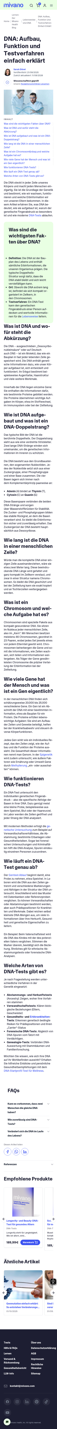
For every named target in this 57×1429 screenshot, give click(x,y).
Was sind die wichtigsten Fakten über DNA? (27, 123)
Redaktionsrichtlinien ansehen (35, 84)
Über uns (36, 1342)
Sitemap (35, 1373)
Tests (7, 1342)
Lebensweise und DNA (29, 21)
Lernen (7, 1353)
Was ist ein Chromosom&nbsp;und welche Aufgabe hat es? (26, 153)
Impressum (37, 1359)
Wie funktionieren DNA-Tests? (20, 167)
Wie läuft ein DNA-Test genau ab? (22, 171)
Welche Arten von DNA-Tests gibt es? (24, 176)
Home (6, 21)
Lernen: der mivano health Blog (15, 21)
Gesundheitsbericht (15, 1368)
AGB (33, 1353)
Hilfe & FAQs (10, 1348)
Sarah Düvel (20, 69)
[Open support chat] (7, 1422)
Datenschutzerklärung (43, 1348)
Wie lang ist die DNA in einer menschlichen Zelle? (27, 145)
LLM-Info (9, 1373)
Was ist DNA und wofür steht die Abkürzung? (21, 129)
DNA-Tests (35, 215)
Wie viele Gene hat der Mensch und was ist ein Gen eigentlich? (27, 161)
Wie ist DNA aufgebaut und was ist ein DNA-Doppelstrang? (27, 137)
